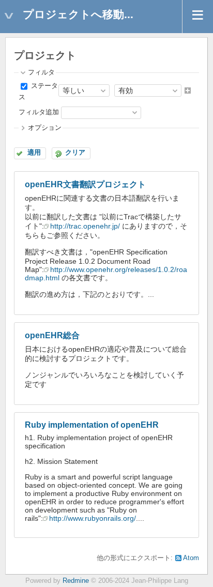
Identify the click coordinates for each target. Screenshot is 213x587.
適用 (34, 152)
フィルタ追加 (39, 112)
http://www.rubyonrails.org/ (92, 518)
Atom (191, 558)
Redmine (76, 580)
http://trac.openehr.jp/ (85, 226)
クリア (75, 152)
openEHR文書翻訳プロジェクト (85, 184)
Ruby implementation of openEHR (92, 424)
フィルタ (41, 72)
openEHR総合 (52, 335)
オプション (45, 127)
